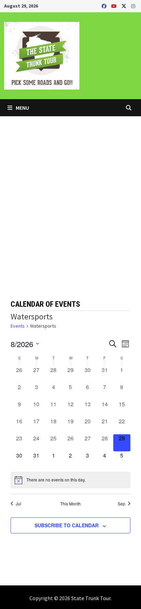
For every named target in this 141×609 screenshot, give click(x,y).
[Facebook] (105, 6)
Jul (18, 503)
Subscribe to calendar (67, 525)
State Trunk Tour (91, 598)
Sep (121, 503)
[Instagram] (133, 6)
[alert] (70, 480)
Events (18, 326)
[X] (124, 6)
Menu (22, 107)
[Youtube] (115, 6)
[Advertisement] (70, 190)
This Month (70, 503)
